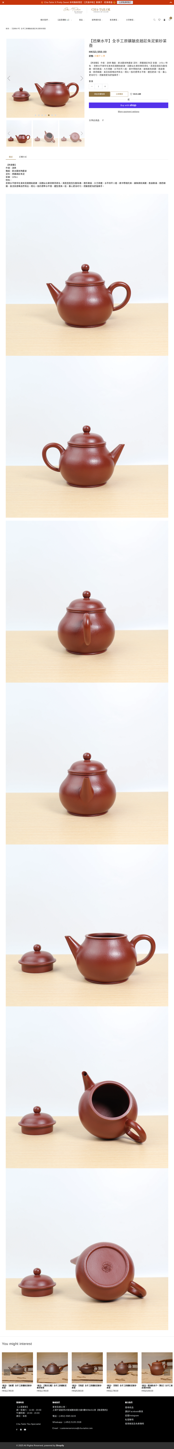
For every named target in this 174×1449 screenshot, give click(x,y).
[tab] (11, 156)
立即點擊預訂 (125, 2)
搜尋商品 (129, 1407)
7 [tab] (55, 115)
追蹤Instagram (132, 1415)
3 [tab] (42, 115)
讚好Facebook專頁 (134, 1411)
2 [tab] (39, 115)
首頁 (7, 29)
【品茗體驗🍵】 (63, 20)
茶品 (81, 20)
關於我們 (44, 20)
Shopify (60, 1445)
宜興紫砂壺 (96, 20)
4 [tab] (45, 115)
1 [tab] (35, 115)
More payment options (128, 112)
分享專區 (129, 20)
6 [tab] (52, 115)
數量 (91, 81)
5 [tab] (49, 115)
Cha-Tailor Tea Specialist (28, 1424)
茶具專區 (113, 20)
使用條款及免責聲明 (134, 1424)
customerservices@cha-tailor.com (76, 1428)
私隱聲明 (129, 1420)
